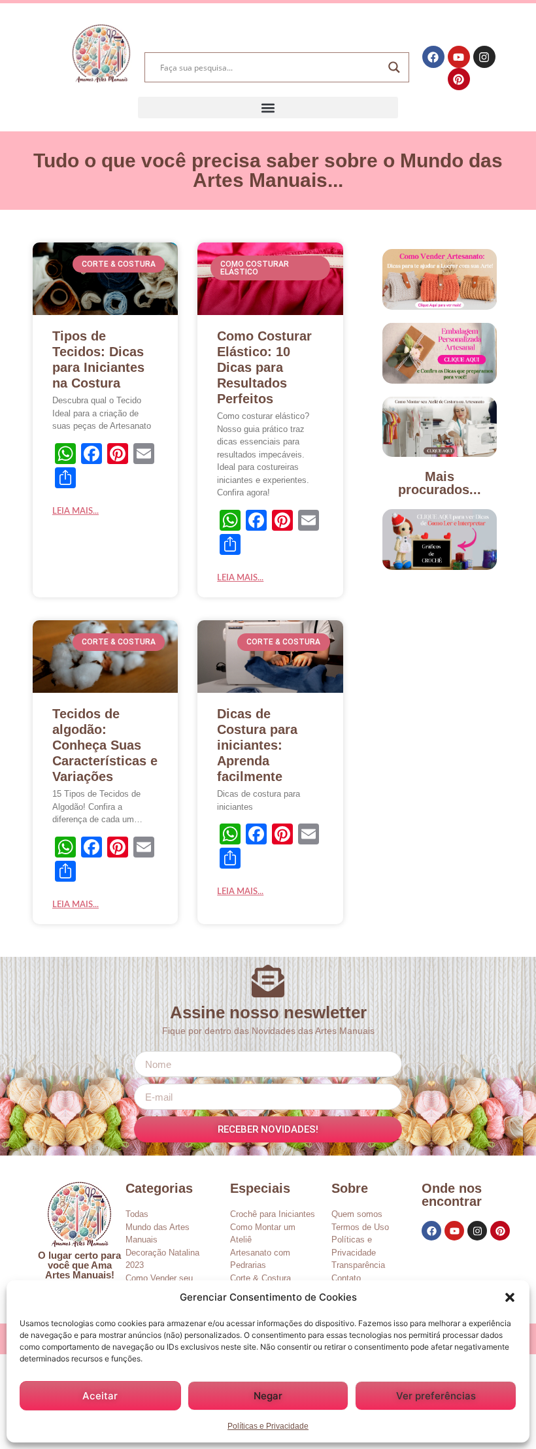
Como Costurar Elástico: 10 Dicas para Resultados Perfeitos (264, 367)
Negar (268, 1396)
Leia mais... (75, 511)
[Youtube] (459, 57)
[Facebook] (433, 57)
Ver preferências (436, 1396)
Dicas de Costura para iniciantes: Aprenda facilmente (257, 745)
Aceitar (100, 1396)
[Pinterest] (459, 79)
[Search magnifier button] (394, 67)
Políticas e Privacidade (268, 1426)
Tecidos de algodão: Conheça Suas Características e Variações (105, 745)
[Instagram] (484, 57)
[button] (509, 1297)
